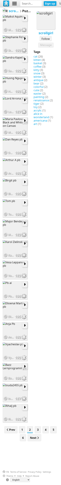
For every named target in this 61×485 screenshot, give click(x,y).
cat (35, 56)
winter (38, 77)
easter (38, 93)
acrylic (38, 110)
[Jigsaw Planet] (6, 3)
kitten (37, 60)
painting (39, 97)
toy (36, 107)
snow (37, 73)
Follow (46, 39)
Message (46, 45)
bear (36, 83)
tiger (37, 104)
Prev (11, 430)
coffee (38, 66)
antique (38, 80)
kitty (36, 70)
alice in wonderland (41, 115)
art (35, 124)
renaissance (41, 100)
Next (33, 438)
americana (40, 120)
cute (36, 90)
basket (38, 63)
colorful (39, 87)
